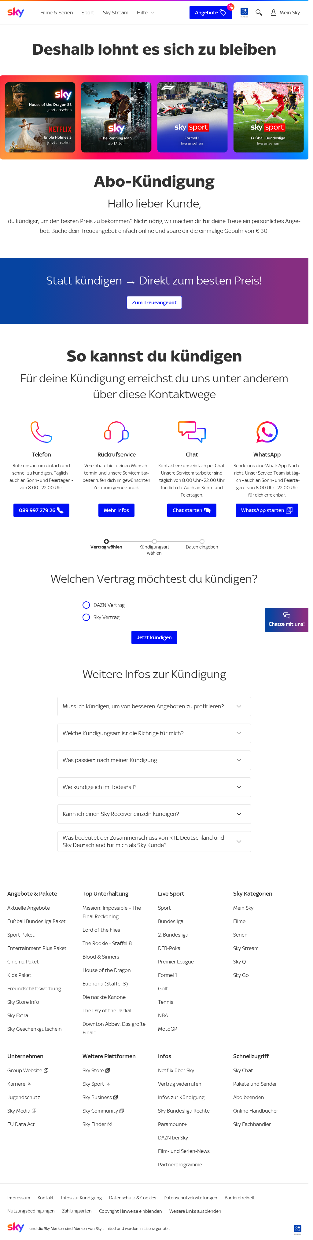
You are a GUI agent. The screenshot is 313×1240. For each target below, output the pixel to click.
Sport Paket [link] (21, 935)
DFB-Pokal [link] (170, 948)
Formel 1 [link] (167, 975)
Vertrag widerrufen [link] (179, 1084)
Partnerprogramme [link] (180, 1164)
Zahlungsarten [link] (77, 1211)
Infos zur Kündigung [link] (181, 1097)
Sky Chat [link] (243, 1070)
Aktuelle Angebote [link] (28, 908)
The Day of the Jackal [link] (107, 1010)
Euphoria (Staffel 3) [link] (105, 984)
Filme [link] (239, 921)
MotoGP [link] (167, 1029)
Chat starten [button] (187, 510)
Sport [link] (88, 12)
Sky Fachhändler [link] (252, 1124)
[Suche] (259, 12)
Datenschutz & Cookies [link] (132, 1198)
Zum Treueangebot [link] (154, 302)
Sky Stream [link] (115, 12)
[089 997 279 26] (41, 432)
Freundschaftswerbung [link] (34, 988)
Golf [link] (163, 988)
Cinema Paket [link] (23, 962)
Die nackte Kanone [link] (104, 997)
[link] (16, 12)
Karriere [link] (16, 1084)
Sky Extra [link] (17, 1015)
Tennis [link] (165, 1002)
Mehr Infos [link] (116, 510)
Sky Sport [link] (93, 1084)
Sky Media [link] (18, 1111)
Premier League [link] (176, 962)
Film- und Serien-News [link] (184, 1151)
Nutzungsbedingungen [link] (31, 1211)
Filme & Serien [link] (56, 12)
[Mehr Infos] (116, 432)
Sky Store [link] (93, 1070)
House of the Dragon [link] (107, 970)
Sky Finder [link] (94, 1124)
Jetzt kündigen (154, 637)
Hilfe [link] (142, 12)
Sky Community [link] (100, 1111)
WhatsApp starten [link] (262, 510)
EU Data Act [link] (21, 1124)
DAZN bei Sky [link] (173, 1138)
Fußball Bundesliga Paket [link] (36, 921)
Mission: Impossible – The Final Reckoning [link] (112, 912)
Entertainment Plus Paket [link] (37, 948)
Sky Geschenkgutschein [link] (34, 1029)
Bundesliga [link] (170, 921)
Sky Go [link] (241, 975)
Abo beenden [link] (248, 1097)
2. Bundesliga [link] (173, 935)
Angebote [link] (206, 12)
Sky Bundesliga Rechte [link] (184, 1111)
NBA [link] (163, 1015)
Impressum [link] (18, 1198)
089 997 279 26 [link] (37, 510)
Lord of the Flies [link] (101, 930)
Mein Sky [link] (243, 908)
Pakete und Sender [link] (255, 1084)
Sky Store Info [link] (23, 1002)
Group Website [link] (24, 1070)
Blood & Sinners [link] (101, 957)
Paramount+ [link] (172, 1124)
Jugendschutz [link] (23, 1097)
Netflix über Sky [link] (176, 1070)
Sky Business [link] (97, 1097)
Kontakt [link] (46, 1198)
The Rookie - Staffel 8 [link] (107, 943)
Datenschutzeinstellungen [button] (190, 1198)
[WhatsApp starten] (267, 432)
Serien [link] (240, 935)
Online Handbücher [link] (255, 1111)
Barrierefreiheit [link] (240, 1198)
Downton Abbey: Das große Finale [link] (114, 1028)
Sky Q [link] (239, 962)
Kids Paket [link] (19, 975)
